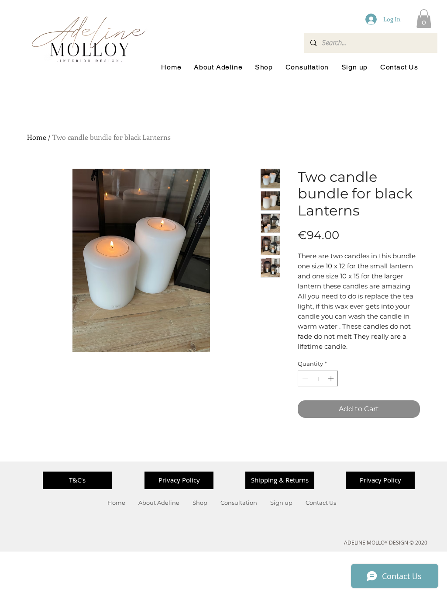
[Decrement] (304, 378)
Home (36, 137)
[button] (424, 18)
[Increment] (332, 378)
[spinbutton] (318, 378)
